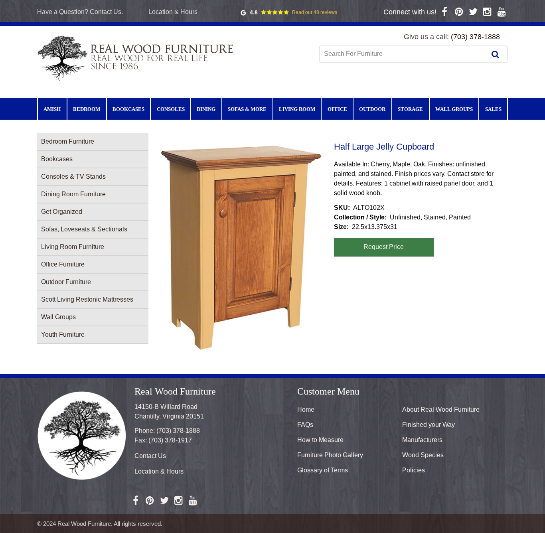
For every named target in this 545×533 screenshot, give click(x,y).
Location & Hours (172, 11)
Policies (413, 470)
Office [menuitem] (337, 109)
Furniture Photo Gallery (330, 455)
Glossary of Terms (322, 470)
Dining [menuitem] (206, 109)
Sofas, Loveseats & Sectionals (84, 229)
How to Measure (320, 439)
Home (305, 409)
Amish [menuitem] (52, 109)
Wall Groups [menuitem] (454, 109)
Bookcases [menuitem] (128, 109)
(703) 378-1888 (475, 37)
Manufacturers (422, 439)
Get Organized (61, 211)
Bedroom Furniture (67, 141)
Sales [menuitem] (493, 109)
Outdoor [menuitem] (372, 109)
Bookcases (57, 159)
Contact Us (150, 455)
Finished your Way (428, 424)
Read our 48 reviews (314, 12)
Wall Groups (58, 317)
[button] (241, 248)
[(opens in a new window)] (444, 11)
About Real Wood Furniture (441, 409)
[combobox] (404, 53)
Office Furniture (63, 264)
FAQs (305, 424)
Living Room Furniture (72, 246)
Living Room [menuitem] (297, 109)
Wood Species (423, 455)
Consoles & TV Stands (73, 176)
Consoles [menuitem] (171, 109)
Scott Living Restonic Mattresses (87, 299)
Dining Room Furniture (73, 194)
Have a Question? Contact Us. (80, 11)
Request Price (383, 246)
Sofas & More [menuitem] (247, 109)
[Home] (137, 57)
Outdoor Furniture (66, 281)
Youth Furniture (63, 334)
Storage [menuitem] (410, 109)
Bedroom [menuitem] (86, 109)
